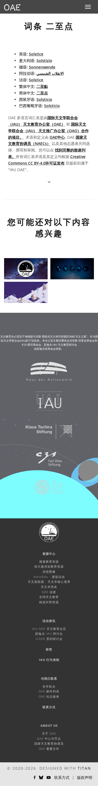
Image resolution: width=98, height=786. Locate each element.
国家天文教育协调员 (49, 743)
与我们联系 (49, 678)
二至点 (42, 92)
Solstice (36, 54)
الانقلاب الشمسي (50, 73)
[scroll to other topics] (49, 182)
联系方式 (49, 707)
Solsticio (44, 99)
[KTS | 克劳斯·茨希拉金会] (45, 434)
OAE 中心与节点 (49, 739)
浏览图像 (49, 572)
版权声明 (84, 777)
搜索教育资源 (49, 561)
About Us (49, 725)
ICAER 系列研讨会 (49, 639)
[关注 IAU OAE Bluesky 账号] (41, 777)
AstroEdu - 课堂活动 (49, 577)
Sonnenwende (42, 67)
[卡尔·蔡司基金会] (45, 461)
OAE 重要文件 (49, 749)
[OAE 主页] (12, 7)
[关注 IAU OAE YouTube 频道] (49, 777)
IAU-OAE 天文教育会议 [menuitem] (49, 629)
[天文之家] (45, 374)
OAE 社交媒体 (49, 696)
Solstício (52, 105)
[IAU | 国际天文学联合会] (45, 404)
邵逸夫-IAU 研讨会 (49, 634)
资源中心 (49, 554)
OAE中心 (57, 137)
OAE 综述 (49, 592)
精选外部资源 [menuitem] (49, 602)
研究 (49, 649)
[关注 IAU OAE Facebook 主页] (34, 777)
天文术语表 (49, 587)
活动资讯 (49, 621)
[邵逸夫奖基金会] (45, 490)
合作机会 (49, 686)
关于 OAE (49, 733)
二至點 (42, 86)
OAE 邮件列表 (49, 691)
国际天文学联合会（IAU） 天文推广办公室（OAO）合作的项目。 (48, 131)
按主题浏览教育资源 (49, 566)
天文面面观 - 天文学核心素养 (49, 582)
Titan (84, 768)
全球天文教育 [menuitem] (49, 597)
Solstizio (44, 60)
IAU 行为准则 (49, 660)
